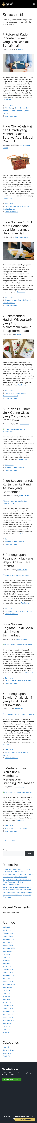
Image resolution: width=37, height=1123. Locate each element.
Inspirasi (6, 1047)
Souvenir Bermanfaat (24, 681)
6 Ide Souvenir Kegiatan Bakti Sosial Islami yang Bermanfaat (18, 629)
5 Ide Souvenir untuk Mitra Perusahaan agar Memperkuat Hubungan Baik (18, 227)
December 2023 (8, 1011)
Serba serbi (9, 105)
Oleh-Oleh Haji (10, 206)
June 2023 (6, 1029)
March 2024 (7, 1002)
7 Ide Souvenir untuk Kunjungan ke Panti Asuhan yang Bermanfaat (18, 486)
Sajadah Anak (17, 752)
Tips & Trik (6, 1056)
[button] (33, 4)
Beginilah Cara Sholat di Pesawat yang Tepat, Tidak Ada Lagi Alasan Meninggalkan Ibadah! (17, 882)
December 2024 (8, 975)
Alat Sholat (18, 108)
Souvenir (21, 300)
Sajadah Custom (9, 209)
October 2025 (8, 945)
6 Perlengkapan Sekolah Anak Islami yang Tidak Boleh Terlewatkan (17, 699)
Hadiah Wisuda (20, 393)
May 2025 (6, 960)
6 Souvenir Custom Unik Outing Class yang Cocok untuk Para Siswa (17, 414)
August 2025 (7, 951)
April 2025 (6, 963)
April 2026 (6, 927)
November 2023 (8, 1014)
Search (5, 850)
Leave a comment (11, 116)
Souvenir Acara (10, 681)
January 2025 (8, 972)
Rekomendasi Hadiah (10, 396)
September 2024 (9, 984)
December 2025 (8, 939)
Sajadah (19, 111)
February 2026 (8, 933)
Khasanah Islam (8, 1050)
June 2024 (6, 993)
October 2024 (8, 981)
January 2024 (8, 1008)
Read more (8, 100)
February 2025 (8, 969)
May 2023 (6, 1032)
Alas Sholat (9, 108)
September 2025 (9, 948)
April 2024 (6, 999)
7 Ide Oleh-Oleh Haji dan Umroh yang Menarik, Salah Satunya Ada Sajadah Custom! (18, 133)
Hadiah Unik (9, 393)
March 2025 (7, 966)
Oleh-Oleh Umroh (23, 206)
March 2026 (7, 930)
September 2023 (9, 1020)
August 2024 (7, 987)
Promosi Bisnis (10, 828)
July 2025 (6, 954)
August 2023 (7, 1023)
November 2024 (8, 978)
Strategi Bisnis (22, 828)
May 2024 (6, 996)
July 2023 (6, 1026)
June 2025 (6, 957)
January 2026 (8, 936)
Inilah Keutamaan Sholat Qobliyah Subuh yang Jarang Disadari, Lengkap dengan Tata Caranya (17, 895)
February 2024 (8, 1005)
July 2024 (6, 990)
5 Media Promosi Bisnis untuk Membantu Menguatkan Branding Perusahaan (18, 775)
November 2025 (8, 942)
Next (14, 841)
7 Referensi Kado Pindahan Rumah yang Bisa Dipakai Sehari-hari (16, 40)
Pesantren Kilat (19, 611)
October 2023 (8, 1017)
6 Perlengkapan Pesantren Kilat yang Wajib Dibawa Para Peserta (18, 560)
